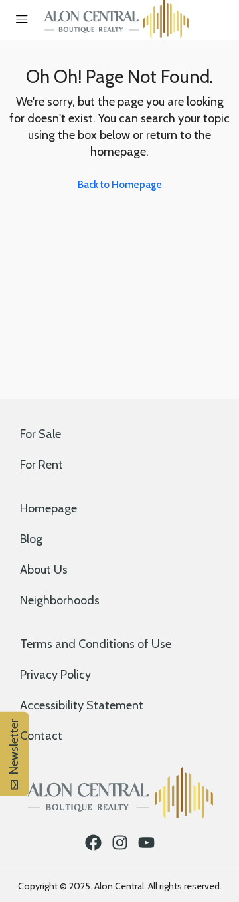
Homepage (48, 508)
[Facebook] (93, 842)
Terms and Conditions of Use (95, 644)
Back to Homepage (120, 185)
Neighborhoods (60, 600)
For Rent (41, 464)
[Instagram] (120, 842)
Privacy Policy (55, 674)
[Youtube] (146, 842)
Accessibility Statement (81, 705)
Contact (41, 736)
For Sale (40, 434)
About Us (44, 569)
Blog (31, 539)
